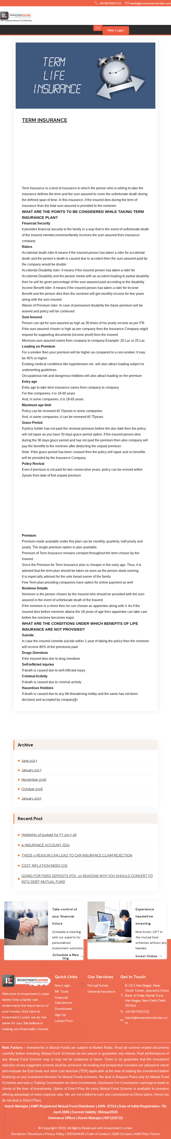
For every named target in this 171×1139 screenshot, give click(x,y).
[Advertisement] (104, 14)
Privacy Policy (54, 1134)
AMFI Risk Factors (147, 1134)
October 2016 (32, 789)
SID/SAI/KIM (75, 1134)
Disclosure (35, 1134)
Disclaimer (18, 1134)
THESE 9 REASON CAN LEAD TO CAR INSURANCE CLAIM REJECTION (76, 855)
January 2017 (31, 770)
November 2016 (33, 780)
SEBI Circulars (122, 1134)
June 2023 (29, 761)
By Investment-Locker (76, 107)
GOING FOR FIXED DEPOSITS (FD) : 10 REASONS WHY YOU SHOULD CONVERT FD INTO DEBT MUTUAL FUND (87, 879)
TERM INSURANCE (44, 120)
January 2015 (31, 798)
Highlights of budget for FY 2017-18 (49, 835)
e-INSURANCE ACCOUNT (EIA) (45, 845)
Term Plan (106, 107)
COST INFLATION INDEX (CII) (44, 866)
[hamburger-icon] (98, 28)
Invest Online (146, 956)
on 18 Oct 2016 (43, 107)
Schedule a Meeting (66, 956)
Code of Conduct (98, 1134)
